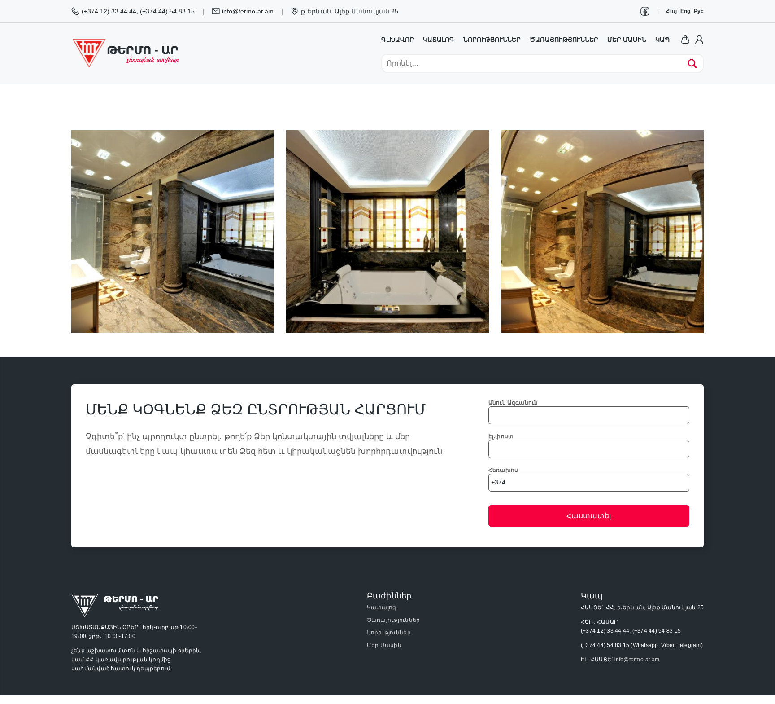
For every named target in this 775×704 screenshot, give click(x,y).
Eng (685, 11)
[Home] (125, 53)
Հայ (671, 11)
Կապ (662, 39)
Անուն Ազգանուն (513, 403)
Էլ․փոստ (501, 436)
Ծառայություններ (564, 39)
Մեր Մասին (384, 645)
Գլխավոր (397, 39)
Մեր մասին (626, 39)
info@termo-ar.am (637, 659)
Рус (699, 11)
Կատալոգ (438, 39)
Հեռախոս (503, 470)
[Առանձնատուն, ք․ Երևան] (172, 231)
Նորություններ (492, 39)
